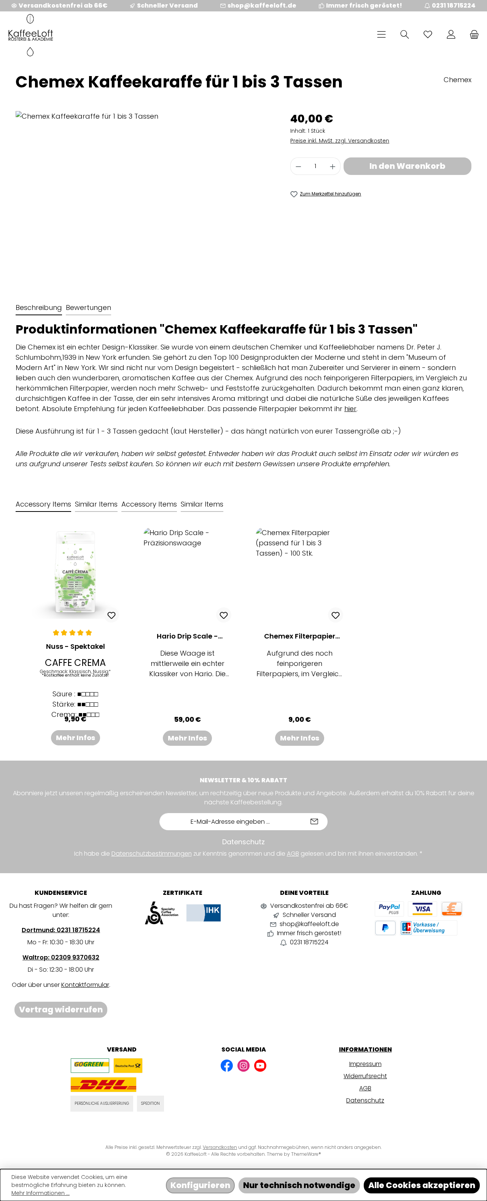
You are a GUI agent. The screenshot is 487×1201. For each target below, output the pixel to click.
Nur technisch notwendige (299, 1185)
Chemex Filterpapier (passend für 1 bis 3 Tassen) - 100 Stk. (299, 636)
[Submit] (314, 821)
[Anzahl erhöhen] (333, 166)
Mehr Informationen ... (40, 1193)
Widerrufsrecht (365, 1076)
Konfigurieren (200, 1185)
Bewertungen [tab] (88, 307)
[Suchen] (404, 34)
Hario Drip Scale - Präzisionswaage (187, 636)
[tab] (39, 307)
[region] (145, 193)
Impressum (365, 1064)
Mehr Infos (75, 737)
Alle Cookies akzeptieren (421, 1185)
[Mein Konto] (451, 34)
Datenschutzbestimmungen (151, 853)
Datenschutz (365, 1100)
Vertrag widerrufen (61, 1009)
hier (350, 408)
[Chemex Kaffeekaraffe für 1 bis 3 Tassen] (145, 193)
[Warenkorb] (472, 34)
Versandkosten (220, 1147)
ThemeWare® (306, 1154)
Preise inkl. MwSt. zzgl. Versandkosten (339, 141)
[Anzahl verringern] (298, 166)
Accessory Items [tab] (43, 504)
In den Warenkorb (407, 166)
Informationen (365, 1049)
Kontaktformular (85, 984)
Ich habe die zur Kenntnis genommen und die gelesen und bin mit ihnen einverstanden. (248, 853)
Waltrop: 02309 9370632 (60, 957)
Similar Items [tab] (96, 504)
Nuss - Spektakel (75, 646)
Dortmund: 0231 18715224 (61, 930)
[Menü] (381, 34)
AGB (293, 853)
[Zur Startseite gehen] (30, 35)
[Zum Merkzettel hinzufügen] (111, 615)
